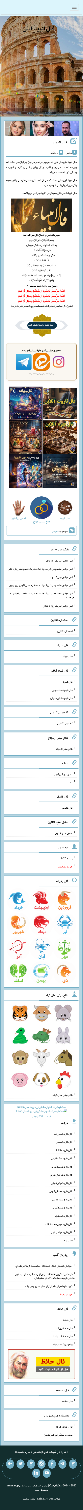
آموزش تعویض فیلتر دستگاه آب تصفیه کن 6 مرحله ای (44, 1266)
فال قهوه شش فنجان (61, 698)
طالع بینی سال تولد (62, 1095)
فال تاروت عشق (64, 1216)
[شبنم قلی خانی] (17, 129)
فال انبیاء (60, 142)
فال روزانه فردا (64, 1426)
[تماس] (31, 1464)
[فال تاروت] (60, 404)
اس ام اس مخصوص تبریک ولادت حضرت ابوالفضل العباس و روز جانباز (42, 595)
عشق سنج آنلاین (64, 833)
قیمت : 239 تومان (41, 1111)
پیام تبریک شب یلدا (62, 1344)
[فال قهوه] (60, 438)
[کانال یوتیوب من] (47, 1473)
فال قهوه (68, 681)
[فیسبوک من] (52, 1464)
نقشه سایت (29, 1498)
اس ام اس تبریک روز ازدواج (58, 605)
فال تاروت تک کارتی (62, 1158)
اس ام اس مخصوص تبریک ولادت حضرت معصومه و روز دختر (40, 569)
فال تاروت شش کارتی (61, 1191)
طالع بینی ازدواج (64, 749)
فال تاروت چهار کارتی (61, 1174)
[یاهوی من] (73, 1464)
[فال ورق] (26, 472)
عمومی (55, 531)
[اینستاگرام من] (41, 1464)
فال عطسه (67, 1401)
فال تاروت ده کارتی (62, 1207)
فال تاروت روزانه (63, 1133)
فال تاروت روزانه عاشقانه (59, 1224)
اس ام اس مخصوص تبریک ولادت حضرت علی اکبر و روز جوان (41, 585)
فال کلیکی (67, 807)
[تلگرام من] (62, 1464)
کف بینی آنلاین (65, 723)
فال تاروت (67, 1240)
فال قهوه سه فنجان (62, 690)
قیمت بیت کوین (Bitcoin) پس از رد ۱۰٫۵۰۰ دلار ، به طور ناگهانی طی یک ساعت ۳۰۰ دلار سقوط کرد (45, 1276)
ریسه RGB (67, 858)
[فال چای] (60, 472)
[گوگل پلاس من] (10, 1464)
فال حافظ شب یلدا (63, 1336)
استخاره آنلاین (65, 631)
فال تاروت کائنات (63, 1150)
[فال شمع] (26, 438)
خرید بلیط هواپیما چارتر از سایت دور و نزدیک (49, 1286)
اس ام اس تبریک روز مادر (59, 560)
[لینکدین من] (36, 1473)
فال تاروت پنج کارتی (62, 1183)
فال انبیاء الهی (38, 28)
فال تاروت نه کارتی (62, 1199)
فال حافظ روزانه (64, 1328)
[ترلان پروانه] (42, 129)
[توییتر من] (21, 1464)
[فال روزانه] (26, 404)
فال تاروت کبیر (64, 1142)
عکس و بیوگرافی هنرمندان (58, 1434)
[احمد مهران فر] (66, 129)
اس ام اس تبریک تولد (61, 577)
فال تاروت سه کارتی (62, 1166)
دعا (71, 782)
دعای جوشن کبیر (63, 774)
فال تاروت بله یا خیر (62, 1232)
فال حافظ (68, 1320)
